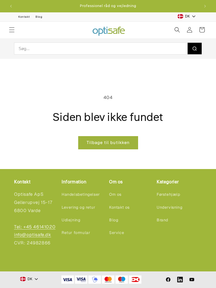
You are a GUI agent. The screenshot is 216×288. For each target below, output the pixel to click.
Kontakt (24, 17)
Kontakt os (119, 207)
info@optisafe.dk (32, 235)
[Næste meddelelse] (205, 6)
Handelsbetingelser (81, 194)
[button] (12, 30)
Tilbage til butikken (108, 142)
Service (116, 232)
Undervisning (169, 207)
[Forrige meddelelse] (11, 6)
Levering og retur (78, 207)
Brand (162, 219)
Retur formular (76, 232)
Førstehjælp (168, 194)
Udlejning (71, 219)
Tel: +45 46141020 (34, 227)
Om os (115, 194)
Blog (38, 17)
